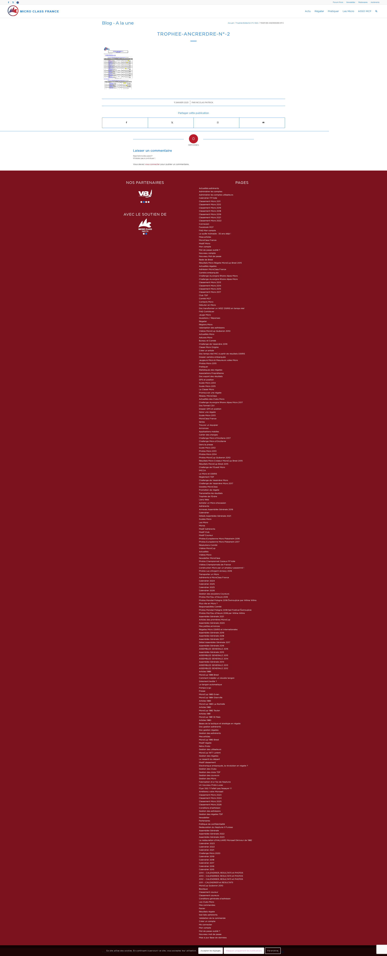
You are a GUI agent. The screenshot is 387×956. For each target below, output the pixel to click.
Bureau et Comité (207, 341)
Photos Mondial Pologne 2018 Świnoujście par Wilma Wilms (227, 600)
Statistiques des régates (210, 370)
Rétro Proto (204, 746)
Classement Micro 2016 (210, 208)
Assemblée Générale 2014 (211, 662)
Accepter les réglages (211, 950)
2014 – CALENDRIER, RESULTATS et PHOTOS (221, 873)
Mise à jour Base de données (213, 937)
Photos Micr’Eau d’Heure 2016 (213, 597)
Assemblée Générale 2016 (211, 646)
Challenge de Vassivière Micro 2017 (216, 483)
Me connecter (205, 924)
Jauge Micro (205, 315)
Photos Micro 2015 (207, 363)
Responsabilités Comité (210, 607)
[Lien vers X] (13, 2)
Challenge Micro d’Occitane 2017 (215, 438)
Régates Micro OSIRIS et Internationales (218, 629)
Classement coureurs (209, 895)
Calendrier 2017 (206, 863)
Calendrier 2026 (207, 590)
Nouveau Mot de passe (210, 256)
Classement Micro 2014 (210, 286)
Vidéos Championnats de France (215, 565)
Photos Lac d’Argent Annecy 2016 (215, 571)
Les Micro (203, 522)
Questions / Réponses (209, 318)
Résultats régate (207, 911)
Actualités (203, 551)
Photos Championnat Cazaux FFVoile (217, 561)
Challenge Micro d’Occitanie (212, 441)
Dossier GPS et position (210, 409)
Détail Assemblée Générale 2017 (214, 642)
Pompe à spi (205, 688)
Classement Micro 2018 (210, 211)
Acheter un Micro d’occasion (212, 503)
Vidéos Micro (205, 555)
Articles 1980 (205, 720)
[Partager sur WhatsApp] (217, 122)
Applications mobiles (209, 431)
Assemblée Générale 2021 (211, 616)
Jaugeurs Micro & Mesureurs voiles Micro (218, 360)
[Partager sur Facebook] (126, 122)
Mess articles (205, 237)
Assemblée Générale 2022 (211, 834)
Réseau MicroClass (208, 396)
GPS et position (206, 380)
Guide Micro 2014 (207, 383)
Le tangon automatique (210, 684)
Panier (202, 908)
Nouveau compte (207, 253)
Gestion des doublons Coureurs (214, 594)
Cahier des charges (208, 435)
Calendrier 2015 (206, 869)
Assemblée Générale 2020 (212, 623)
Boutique (203, 889)
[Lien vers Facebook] (8, 2)
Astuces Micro (205, 337)
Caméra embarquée (209, 273)
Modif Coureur (206, 535)
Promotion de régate (209, 490)
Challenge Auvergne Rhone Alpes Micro (218, 276)
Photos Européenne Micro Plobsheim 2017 (219, 542)
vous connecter (152, 164)
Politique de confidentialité (212, 824)
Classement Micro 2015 (210, 289)
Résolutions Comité (208, 545)
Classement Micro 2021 (210, 217)
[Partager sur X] (172, 122)
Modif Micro (204, 243)
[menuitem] (338, 2)
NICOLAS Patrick (204, 102)
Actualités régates (207, 266)
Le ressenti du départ (209, 759)
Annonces (203, 428)
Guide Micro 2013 (207, 415)
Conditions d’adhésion (209, 808)
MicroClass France (207, 240)
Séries (202, 422)
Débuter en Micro (207, 305)
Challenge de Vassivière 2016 (213, 344)
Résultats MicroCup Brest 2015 (213, 464)
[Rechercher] (376, 11)
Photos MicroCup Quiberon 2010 (214, 457)
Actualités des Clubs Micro (211, 399)
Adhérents (375, 2)
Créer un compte (207, 921)
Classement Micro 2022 (210, 221)
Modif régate (205, 743)
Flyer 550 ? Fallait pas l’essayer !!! (215, 788)
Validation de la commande (212, 918)
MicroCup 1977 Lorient (210, 753)
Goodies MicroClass (208, 487)
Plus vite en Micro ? (208, 603)
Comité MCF (205, 298)
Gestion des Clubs (207, 769)
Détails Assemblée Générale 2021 (215, 516)
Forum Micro (338, 2)
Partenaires (362, 2)
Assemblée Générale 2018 (211, 636)
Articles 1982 (205, 707)
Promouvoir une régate (210, 393)
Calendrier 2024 (207, 581)
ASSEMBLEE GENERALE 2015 (213, 655)
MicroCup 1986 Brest (209, 675)
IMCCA (202, 470)
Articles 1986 (205, 671)
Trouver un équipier (208, 425)
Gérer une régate (207, 412)
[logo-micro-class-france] (33, 11)
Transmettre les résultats (211, 493)
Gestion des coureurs (209, 775)
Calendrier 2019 (206, 856)
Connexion (204, 224)
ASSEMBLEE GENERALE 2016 (213, 649)
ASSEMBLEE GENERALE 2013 (213, 665)
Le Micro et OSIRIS (208, 474)
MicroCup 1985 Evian (209, 694)
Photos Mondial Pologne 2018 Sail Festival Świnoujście (225, 610)
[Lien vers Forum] (17, 2)
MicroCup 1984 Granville (210, 697)
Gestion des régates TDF (211, 814)
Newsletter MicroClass (209, 558)
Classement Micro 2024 (210, 798)
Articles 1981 (205, 714)
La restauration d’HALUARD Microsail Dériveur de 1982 (225, 840)
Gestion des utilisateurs (210, 749)
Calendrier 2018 (206, 860)
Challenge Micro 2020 (209, 853)
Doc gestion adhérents (210, 727)
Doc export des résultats (211, 376)
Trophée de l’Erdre (208, 496)
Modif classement (207, 762)
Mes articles (204, 736)
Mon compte (205, 247)
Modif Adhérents (207, 529)
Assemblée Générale (209, 830)
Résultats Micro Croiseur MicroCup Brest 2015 (221, 461)
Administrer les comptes (210, 191)
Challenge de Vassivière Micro (213, 480)
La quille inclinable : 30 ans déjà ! (215, 234)
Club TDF (203, 295)
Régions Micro (205, 324)
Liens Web (204, 499)
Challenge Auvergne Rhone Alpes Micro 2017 (221, 402)
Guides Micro (205, 519)
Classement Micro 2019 (210, 214)
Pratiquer (203, 367)
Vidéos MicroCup (207, 548)
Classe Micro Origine (209, 347)
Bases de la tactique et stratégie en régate (220, 723)
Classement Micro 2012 (210, 204)
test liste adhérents (208, 915)
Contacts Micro (206, 302)
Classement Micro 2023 (210, 795)
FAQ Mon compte (207, 230)
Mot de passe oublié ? (209, 250)
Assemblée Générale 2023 (211, 837)
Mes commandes (207, 905)
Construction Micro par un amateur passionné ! (221, 568)
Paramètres (272, 950)
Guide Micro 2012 (207, 448)
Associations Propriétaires (211, 373)
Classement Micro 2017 (210, 292)
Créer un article (206, 350)
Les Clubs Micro (206, 902)
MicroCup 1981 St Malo (209, 717)
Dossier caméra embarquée (212, 357)
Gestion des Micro (207, 778)
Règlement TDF (206, 477)
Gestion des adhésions (210, 811)
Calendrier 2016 (206, 866)
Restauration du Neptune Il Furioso (216, 827)
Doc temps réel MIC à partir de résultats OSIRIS (222, 354)
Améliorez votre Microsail (211, 791)
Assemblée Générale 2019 (211, 633)
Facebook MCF (206, 227)
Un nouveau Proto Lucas (211, 785)
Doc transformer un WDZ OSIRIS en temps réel (221, 308)
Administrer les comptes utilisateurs (216, 195)
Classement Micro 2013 (210, 282)
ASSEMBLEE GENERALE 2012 (213, 668)
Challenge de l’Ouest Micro (212, 467)
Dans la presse (206, 444)
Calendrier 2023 (207, 843)
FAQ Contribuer (206, 311)
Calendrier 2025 (207, 584)
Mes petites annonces (209, 626)
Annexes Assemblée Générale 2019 (216, 509)
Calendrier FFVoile (208, 198)
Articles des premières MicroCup (214, 620)
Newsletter (350, 2)
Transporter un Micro (209, 574)
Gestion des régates (208, 756)
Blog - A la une (118, 23)
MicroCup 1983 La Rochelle (212, 704)
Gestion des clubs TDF (210, 772)
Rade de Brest (206, 260)
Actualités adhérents (209, 188)
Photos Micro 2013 (207, 451)
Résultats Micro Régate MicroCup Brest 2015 (220, 263)
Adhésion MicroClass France (212, 269)
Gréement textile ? (208, 681)
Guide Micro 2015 (207, 386)
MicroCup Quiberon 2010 (211, 885)
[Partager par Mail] (263, 122)
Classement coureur (208, 892)
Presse (202, 691)
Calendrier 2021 (206, 850)
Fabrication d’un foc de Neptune (215, 782)
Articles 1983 (205, 701)
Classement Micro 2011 (210, 201)
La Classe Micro (206, 389)
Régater (203, 321)
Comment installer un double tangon (216, 678)
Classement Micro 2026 (210, 804)
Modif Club (204, 532)
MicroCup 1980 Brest (209, 740)
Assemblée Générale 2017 (211, 639)
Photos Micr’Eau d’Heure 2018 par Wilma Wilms (222, 613)
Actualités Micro (206, 334)
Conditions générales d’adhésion (215, 898)
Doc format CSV (207, 405)
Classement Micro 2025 (210, 801)
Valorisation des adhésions (211, 328)
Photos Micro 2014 (208, 454)
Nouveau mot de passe (210, 934)
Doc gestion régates (208, 730)
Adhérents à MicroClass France (214, 577)
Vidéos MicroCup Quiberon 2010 (214, 331)
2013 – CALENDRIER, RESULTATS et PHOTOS (221, 876)
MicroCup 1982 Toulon (209, 710)
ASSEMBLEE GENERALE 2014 (213, 659)
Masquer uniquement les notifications (244, 950)
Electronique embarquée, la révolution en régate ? (223, 766)
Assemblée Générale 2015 (211, 652)
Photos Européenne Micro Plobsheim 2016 (219, 538)
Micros (202, 525)
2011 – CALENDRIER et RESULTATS (216, 882)
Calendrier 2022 (207, 847)
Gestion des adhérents (210, 733)
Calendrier (204, 512)
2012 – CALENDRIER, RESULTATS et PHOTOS (221, 879)
